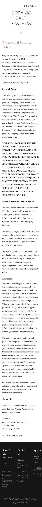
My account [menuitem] (7, 475)
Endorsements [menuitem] (22, 471)
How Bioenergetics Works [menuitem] (22, 466)
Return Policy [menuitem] (5, 486)
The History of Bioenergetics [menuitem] (22, 476)
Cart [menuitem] (4, 467)
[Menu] (21, 34)
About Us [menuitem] (20, 460)
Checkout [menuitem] (6, 471)
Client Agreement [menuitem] (7, 480)
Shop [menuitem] (4, 463)
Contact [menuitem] (20, 481)
